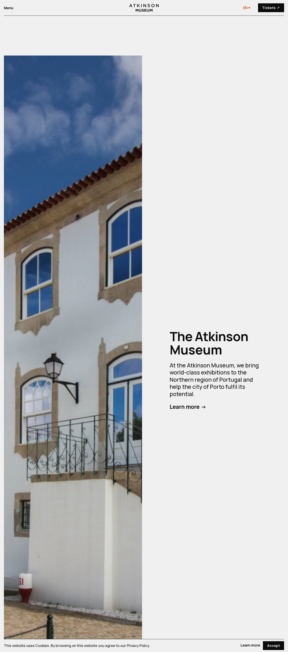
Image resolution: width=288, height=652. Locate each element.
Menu (8, 7)
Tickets (271, 8)
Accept (273, 645)
